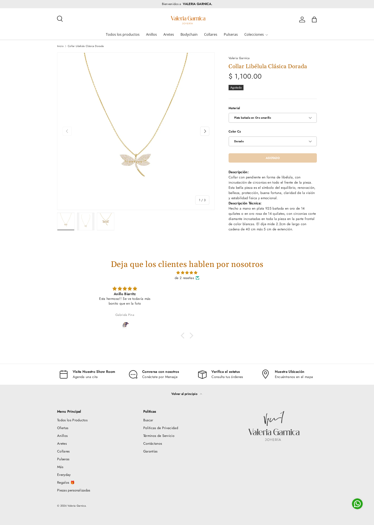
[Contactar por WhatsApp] (357, 503)
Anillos (151, 34)
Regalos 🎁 (66, 482)
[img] (187, 272)
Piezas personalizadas (73, 490)
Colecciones (254, 34)
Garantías (150, 451)
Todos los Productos (72, 420)
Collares (210, 34)
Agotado (273, 158)
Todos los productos (123, 34)
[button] (314, 19)
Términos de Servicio (158, 435)
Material (234, 108)
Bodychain (189, 34)
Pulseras (231, 34)
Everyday (64, 474)
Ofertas (62, 427)
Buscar (148, 420)
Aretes (168, 34)
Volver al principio (184, 394)
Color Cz (235, 131)
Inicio (60, 46)
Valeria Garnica (239, 58)
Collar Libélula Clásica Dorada (86, 46)
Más (60, 466)
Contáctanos (152, 443)
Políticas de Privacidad (160, 427)
